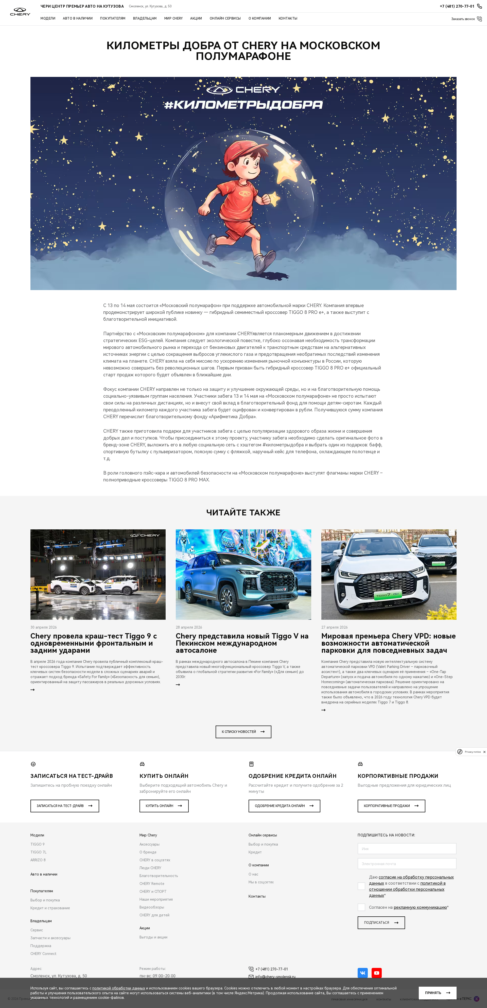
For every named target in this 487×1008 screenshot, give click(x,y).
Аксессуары (150, 844)
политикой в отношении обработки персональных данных (407, 889)
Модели (48, 18)
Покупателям (113, 18)
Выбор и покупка (45, 900)
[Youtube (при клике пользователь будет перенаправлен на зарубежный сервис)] (377, 973)
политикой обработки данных (118, 988)
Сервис (36, 930)
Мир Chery (173, 18)
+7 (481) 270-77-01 (271, 969)
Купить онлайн (159, 806)
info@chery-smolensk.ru (275, 977)
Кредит (255, 852)
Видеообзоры (152, 907)
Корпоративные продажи (387, 806)
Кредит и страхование (50, 908)
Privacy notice (473, 751)
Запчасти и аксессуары (50, 938)
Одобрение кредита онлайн (280, 806)
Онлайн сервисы (225, 18)
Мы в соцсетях (261, 882)
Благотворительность (159, 876)
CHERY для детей (154, 915)
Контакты (288, 18)
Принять (433, 993)
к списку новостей (239, 732)
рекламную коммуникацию (420, 907)
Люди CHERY (150, 868)
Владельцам (145, 18)
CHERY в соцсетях (155, 860)
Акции (196, 18)
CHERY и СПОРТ (153, 891)
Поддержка (40, 946)
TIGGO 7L (38, 852)
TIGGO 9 (37, 844)
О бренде (148, 852)
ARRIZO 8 (38, 860)
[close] (484, 752)
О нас (253, 874)
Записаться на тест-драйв (60, 806)
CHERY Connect (43, 954)
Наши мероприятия (156, 899)
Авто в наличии (78, 18)
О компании (260, 18)
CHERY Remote (152, 884)
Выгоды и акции (153, 937)
